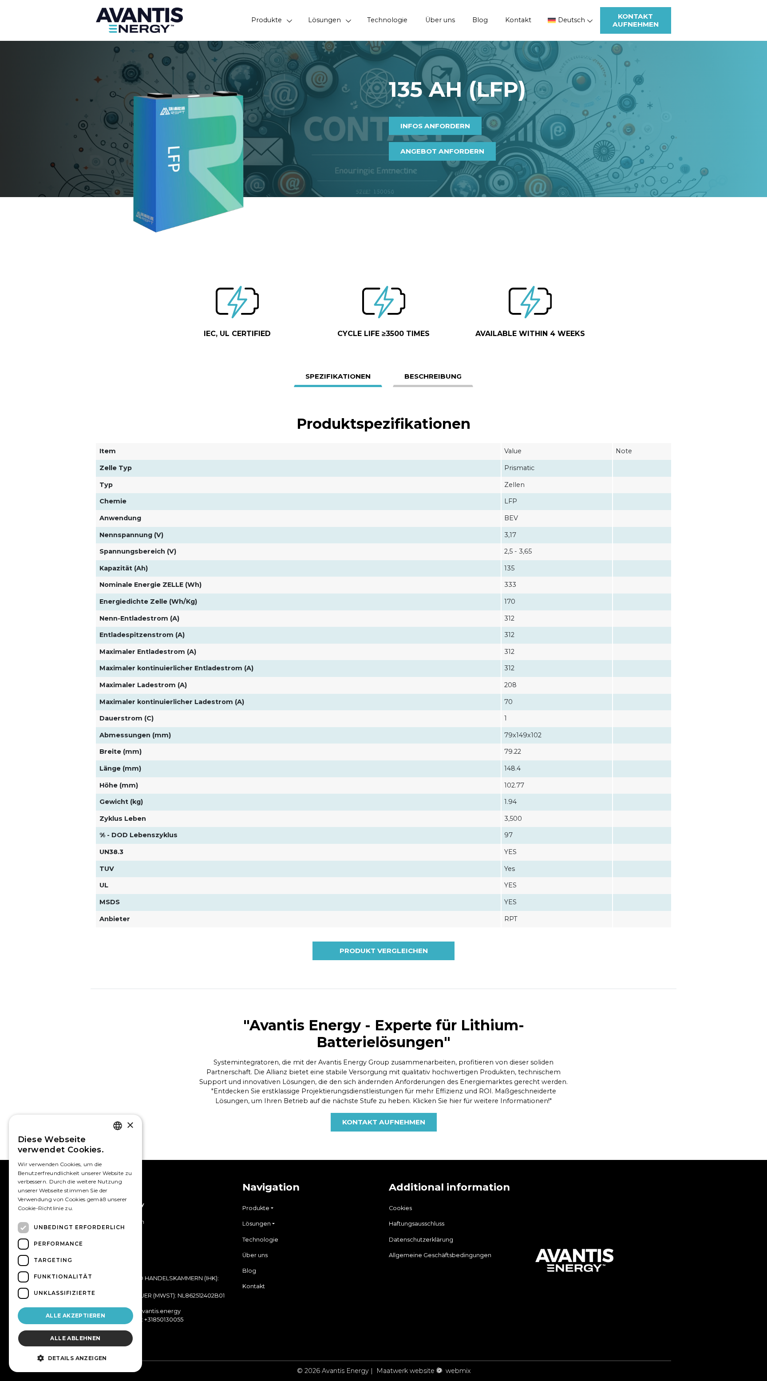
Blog (480, 20)
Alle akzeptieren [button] (75, 1315)
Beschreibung (433, 376)
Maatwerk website (405, 1371)
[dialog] (75, 1243)
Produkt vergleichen (384, 950)
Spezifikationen (338, 376)
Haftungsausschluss (416, 1223)
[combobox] (117, 1125)
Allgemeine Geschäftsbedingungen (440, 1255)
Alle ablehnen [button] (75, 1338)
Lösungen (324, 20)
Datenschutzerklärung (421, 1239)
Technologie (387, 20)
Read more (89, 1208)
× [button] (130, 1125)
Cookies (400, 1208)
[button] (75, 1358)
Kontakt (518, 20)
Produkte (266, 20)
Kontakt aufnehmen (636, 20)
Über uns (440, 20)
